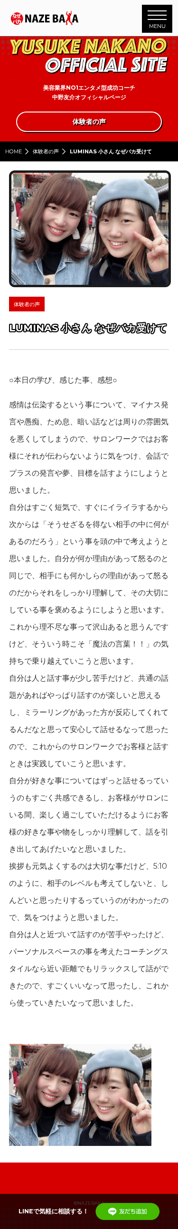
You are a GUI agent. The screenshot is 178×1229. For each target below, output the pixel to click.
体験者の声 (46, 151)
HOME (13, 151)
